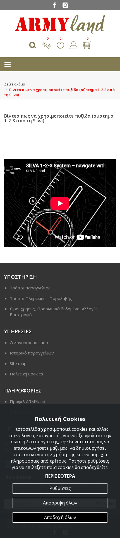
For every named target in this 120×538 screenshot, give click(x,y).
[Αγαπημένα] (60, 44)
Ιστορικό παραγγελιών (32, 353)
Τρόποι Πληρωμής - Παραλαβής (41, 298)
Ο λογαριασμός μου (29, 342)
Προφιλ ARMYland (27, 401)
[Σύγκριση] (46, 44)
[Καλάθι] (87, 44)
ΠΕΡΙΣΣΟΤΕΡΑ (60, 476)
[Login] (73, 44)
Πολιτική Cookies (26, 374)
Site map (18, 363)
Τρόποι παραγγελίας (30, 288)
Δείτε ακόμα (14, 84)
